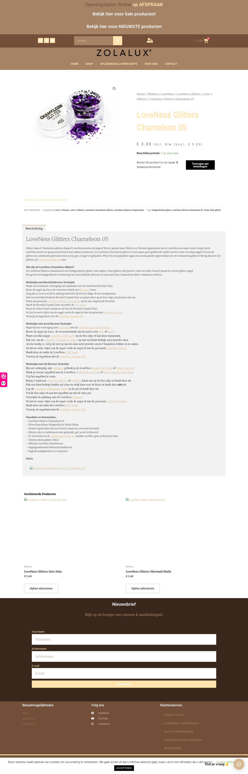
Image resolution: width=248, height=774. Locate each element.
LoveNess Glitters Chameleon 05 (187, 210)
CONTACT (171, 64)
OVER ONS (151, 64)
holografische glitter (161, 210)
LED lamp (80, 304)
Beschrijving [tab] (34, 228)
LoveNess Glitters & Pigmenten (129, 210)
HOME (74, 64)
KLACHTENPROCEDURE (178, 731)
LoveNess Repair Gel (49, 259)
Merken (153, 94)
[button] (114, 88)
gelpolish (76, 380)
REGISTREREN (173, 748)
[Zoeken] (117, 40)
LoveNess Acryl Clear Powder (94, 327)
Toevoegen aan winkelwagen (200, 165)
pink (101, 331)
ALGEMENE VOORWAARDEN (181, 723)
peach (111, 331)
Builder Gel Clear (102, 368)
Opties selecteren (41, 588)
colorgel (51, 380)
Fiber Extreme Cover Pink (118, 372)
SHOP (89, 64)
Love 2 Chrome (62, 210)
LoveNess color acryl (63, 335)
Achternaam (39, 648)
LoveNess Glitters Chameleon (64, 301)
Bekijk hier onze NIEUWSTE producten (124, 26)
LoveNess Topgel (113, 312)
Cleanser (77, 397)
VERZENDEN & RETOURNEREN (183, 740)
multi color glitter (212, 210)
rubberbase (56, 436)
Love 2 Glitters (77, 210)
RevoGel (84, 289)
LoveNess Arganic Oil (71, 316)
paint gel (62, 380)
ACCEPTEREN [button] (124, 768)
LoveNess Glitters (188, 94)
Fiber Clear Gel (125, 368)
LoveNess (167, 94)
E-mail (35, 665)
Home (141, 94)
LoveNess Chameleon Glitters (99, 210)
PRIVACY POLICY (174, 715)
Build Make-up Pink (87, 372)
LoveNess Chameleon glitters (61, 340)
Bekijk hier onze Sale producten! (124, 14)
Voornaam (38, 631)
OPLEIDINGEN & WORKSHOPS (118, 64)
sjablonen (64, 327)
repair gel (69, 436)
